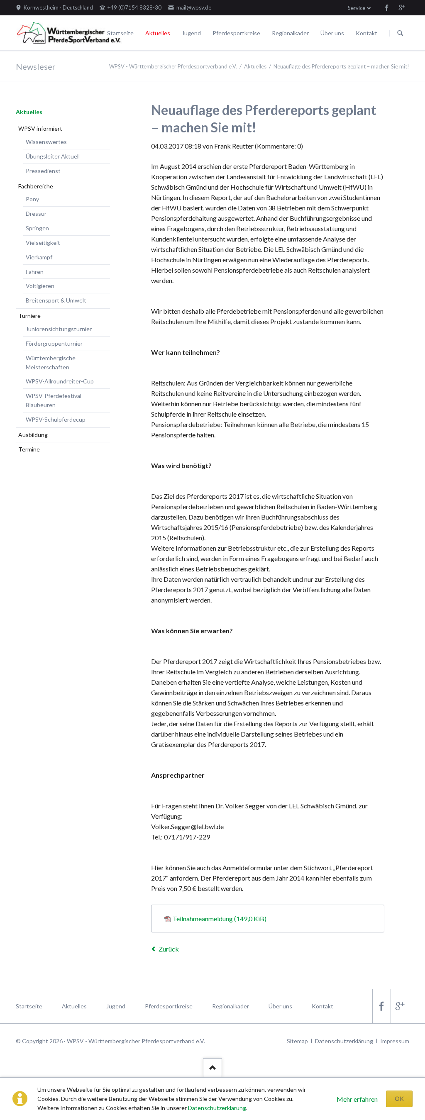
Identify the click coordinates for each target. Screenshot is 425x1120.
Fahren (35, 271)
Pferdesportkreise (236, 33)
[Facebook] (386, 7)
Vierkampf (39, 257)
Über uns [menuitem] (280, 1006)
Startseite (120, 33)
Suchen (400, 33)
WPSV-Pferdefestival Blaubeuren (53, 400)
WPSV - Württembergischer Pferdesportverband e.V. (173, 66)
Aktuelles (157, 33)
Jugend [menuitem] (115, 1006)
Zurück (169, 949)
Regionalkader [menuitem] (230, 1006)
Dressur (36, 213)
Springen (37, 228)
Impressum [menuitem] (394, 1040)
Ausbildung (33, 434)
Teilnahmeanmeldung (219, 918)
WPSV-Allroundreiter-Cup (60, 381)
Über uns (332, 33)
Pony (32, 199)
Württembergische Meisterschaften (51, 362)
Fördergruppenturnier (54, 343)
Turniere (29, 315)
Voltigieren (40, 285)
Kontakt (366, 33)
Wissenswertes (46, 141)
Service (356, 8)
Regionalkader (290, 33)
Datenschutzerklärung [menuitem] (344, 1040)
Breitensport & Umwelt (56, 300)
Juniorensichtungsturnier (59, 328)
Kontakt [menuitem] (322, 1006)
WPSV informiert (40, 128)
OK (399, 1098)
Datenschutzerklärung (217, 1107)
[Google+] (401, 7)
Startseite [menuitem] (29, 1006)
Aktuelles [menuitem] (74, 1006)
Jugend (191, 33)
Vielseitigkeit (43, 242)
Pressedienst (43, 170)
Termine (29, 449)
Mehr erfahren (357, 1099)
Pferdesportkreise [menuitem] (169, 1006)
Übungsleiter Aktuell (53, 156)
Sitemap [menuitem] (297, 1040)
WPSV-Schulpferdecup (55, 419)
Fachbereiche (35, 186)
